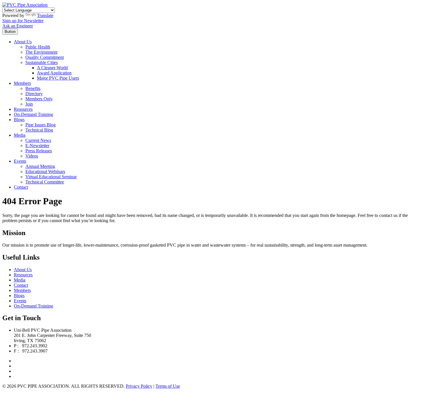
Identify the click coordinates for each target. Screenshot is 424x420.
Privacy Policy (139, 386)
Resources (23, 109)
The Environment (41, 52)
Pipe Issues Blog (40, 124)
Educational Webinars (45, 171)
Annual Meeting (40, 166)
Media (19, 135)
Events (20, 161)
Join (29, 104)
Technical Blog (39, 129)
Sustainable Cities (41, 62)
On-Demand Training (33, 114)
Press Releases (38, 150)
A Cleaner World (52, 67)
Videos (31, 155)
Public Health (37, 46)
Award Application (54, 72)
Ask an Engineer (17, 25)
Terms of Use (167, 386)
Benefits (32, 88)
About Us (23, 41)
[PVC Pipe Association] (25, 4)
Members (22, 83)
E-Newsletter (37, 145)
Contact (21, 187)
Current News (38, 140)
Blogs (19, 119)
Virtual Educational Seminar (51, 176)
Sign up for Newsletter (23, 20)
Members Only (39, 98)
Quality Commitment (44, 57)
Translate (45, 15)
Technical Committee (44, 181)
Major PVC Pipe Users (58, 78)
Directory (34, 93)
